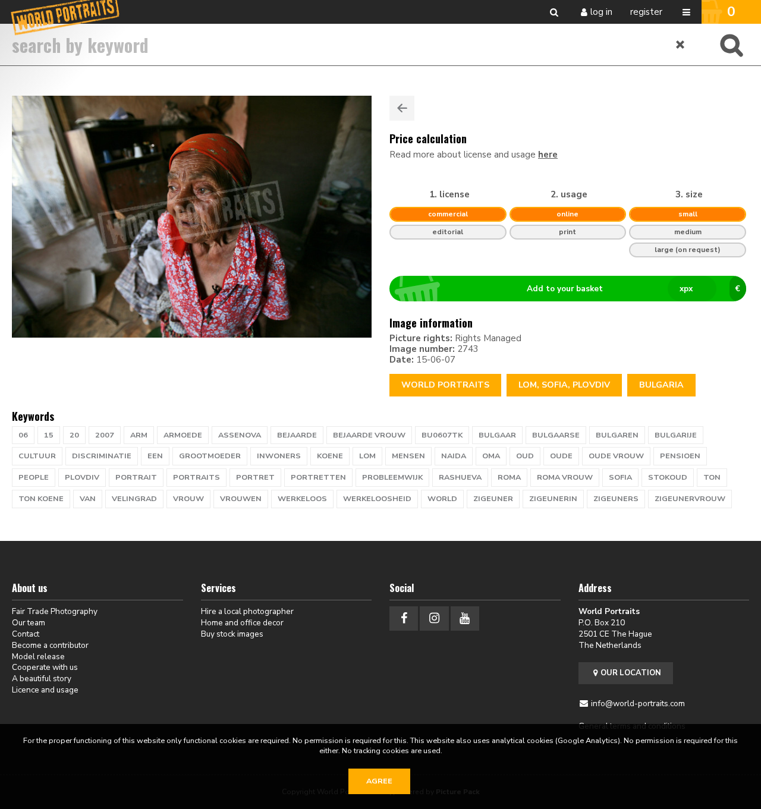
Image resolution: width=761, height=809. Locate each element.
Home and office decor (242, 622)
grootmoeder (210, 456)
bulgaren (617, 435)
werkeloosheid (377, 498)
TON (712, 477)
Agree (379, 781)
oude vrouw (616, 456)
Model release (38, 656)
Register (646, 12)
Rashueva (460, 477)
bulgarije (676, 435)
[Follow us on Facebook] (403, 618)
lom (367, 456)
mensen (408, 456)
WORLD (442, 498)
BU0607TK (442, 435)
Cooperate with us (45, 667)
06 (23, 435)
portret (255, 477)
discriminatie (101, 456)
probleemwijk (392, 477)
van (88, 498)
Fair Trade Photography (55, 611)
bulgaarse (556, 435)
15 (49, 435)
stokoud (667, 477)
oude (561, 456)
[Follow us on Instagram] (434, 618)
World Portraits (445, 385)
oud (525, 456)
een (155, 456)
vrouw (188, 498)
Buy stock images (232, 634)
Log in (601, 12)
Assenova (239, 435)
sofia (620, 477)
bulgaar (497, 435)
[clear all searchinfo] (680, 44)
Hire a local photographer (247, 611)
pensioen (680, 456)
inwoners (279, 456)
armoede (182, 435)
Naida (453, 456)
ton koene (41, 498)
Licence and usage (45, 689)
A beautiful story (41, 678)
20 (74, 435)
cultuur (37, 456)
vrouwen (241, 498)
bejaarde (297, 435)
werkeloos (302, 498)
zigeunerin (553, 498)
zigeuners (616, 498)
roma (509, 477)
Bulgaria (661, 385)
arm (138, 435)
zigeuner (493, 498)
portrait (136, 477)
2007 (104, 435)
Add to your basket (633, 288)
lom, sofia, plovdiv (564, 385)
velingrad (134, 498)
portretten (318, 477)
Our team (28, 622)
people (33, 477)
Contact (25, 634)
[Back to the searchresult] (401, 108)
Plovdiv (82, 477)
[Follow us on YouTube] (465, 618)
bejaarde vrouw (369, 435)
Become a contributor (50, 645)
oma (491, 456)
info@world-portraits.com (638, 703)
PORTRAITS (196, 477)
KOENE (330, 456)
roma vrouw (565, 477)
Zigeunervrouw (690, 498)
